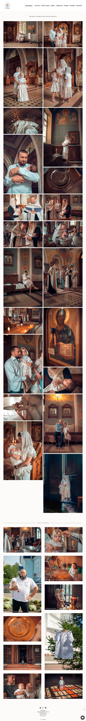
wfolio (44, 719)
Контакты (79, 5)
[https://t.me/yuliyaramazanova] (45, 708)
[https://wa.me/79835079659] (43, 708)
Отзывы (66, 5)
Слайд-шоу (59, 5)
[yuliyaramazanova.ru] (7, 6)
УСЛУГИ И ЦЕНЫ (45, 5)
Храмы (53, 5)
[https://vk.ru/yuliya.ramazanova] (40, 708)
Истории (72, 5)
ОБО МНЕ (37, 5)
